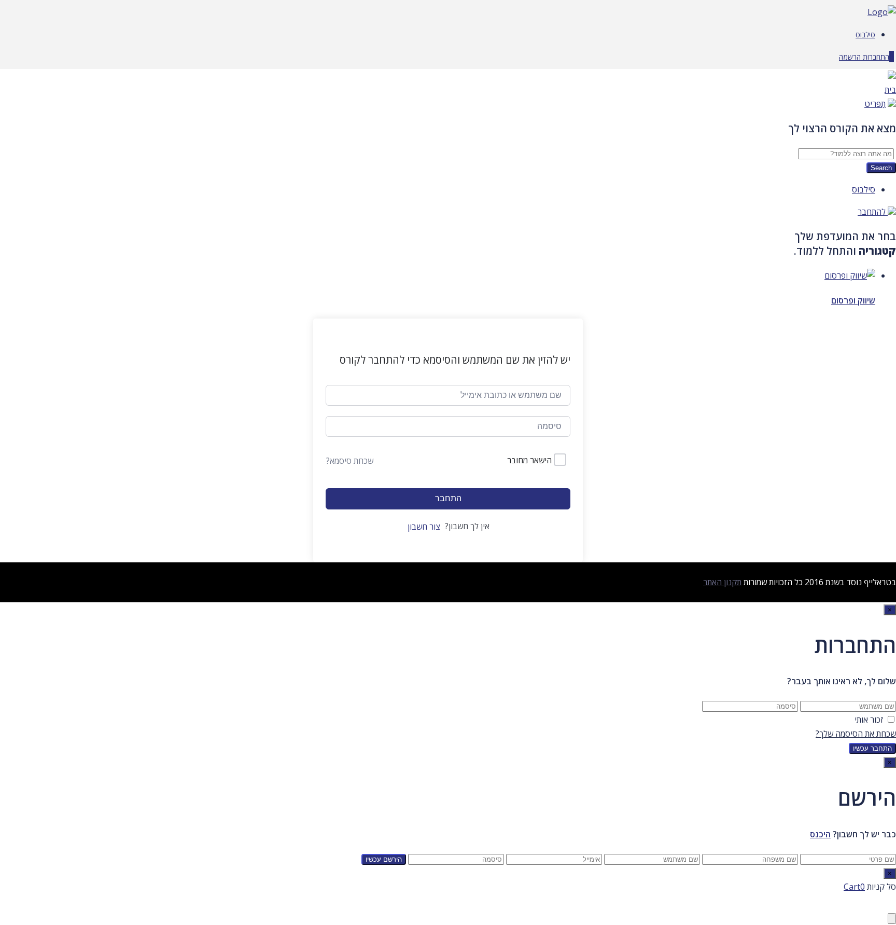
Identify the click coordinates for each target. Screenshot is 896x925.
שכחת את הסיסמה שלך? (856, 733)
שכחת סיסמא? (349, 460)
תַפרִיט (875, 103)
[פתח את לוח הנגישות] (892, 918)
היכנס (820, 834)
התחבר (448, 498)
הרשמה (850, 57)
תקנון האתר (722, 582)
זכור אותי (869, 719)
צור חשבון (424, 526)
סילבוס (865, 34)
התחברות (875, 57)
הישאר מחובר (529, 460)
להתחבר (873, 211)
